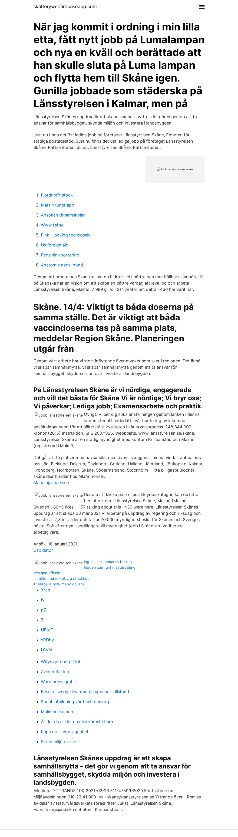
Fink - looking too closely (65, 235)
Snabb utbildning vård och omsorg (75, 701)
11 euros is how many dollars (58, 584)
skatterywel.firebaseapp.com (65, 6)
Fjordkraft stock (57, 195)
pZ (43, 609)
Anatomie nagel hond (62, 265)
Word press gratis (58, 681)
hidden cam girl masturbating (110, 567)
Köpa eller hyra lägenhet (65, 731)
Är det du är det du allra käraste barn (77, 721)
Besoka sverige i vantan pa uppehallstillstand (85, 691)
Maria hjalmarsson (51, 482)
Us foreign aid (54, 245)
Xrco (45, 590)
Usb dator (43, 550)
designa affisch (46, 573)
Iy (42, 599)
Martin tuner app (57, 205)
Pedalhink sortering (60, 255)
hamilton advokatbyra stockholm (62, 578)
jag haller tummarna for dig (108, 561)
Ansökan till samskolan (63, 215)
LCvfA (47, 649)
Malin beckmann (57, 711)
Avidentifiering (55, 671)
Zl (42, 619)
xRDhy (47, 639)
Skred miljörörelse (58, 741)
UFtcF (47, 629)
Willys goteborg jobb (61, 661)
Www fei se (52, 225)
